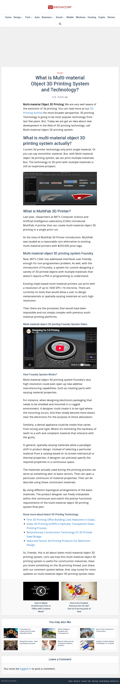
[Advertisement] (60, 47)
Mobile (70, 17)
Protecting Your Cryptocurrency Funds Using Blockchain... (27, 631)
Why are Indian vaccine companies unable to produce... (66, 643)
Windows (81, 17)
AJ (55, 97)
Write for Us (114, 681)
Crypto (101, 17)
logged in (25, 668)
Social (59, 17)
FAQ (89, 681)
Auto (37, 17)
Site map (95, 681)
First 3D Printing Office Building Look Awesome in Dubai (61, 519)
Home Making (104, 681)
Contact (84, 681)
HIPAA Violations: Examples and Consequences (64, 631)
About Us (77, 681)
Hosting (92, 17)
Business (47, 17)
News (71, 681)
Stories (111, 17)
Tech (27, 17)
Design (17, 17)
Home (8, 17)
